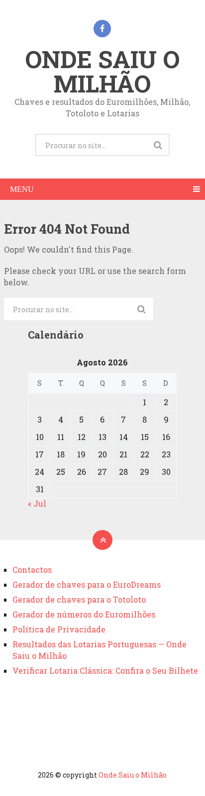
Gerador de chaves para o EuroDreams (86, 584)
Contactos (32, 569)
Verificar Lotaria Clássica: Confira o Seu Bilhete (105, 670)
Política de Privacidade (58, 629)
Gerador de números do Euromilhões (83, 614)
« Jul (37, 503)
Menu (22, 189)
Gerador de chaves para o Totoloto (79, 599)
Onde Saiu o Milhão (102, 71)
